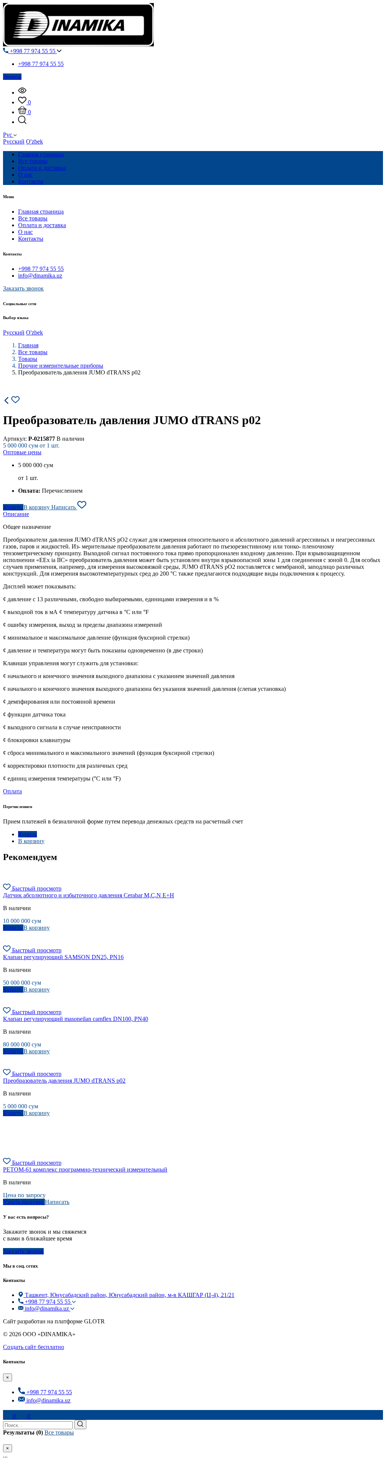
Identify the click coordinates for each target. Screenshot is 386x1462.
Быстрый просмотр (36, 888)
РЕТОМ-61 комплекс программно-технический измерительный (85, 1169)
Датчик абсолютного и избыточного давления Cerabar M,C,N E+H (88, 895)
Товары (27, 359)
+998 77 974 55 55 (32, 51)
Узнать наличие (24, 1202)
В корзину (37, 507)
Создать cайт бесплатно (33, 1347)
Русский (14, 141)
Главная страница (41, 211)
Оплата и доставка (42, 225)
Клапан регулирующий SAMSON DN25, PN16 (63, 957)
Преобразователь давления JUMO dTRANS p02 (64, 1080)
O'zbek (34, 141)
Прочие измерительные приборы (60, 365)
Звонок (12, 76)
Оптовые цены (22, 452)
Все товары (32, 218)
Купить (13, 507)
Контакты (30, 238)
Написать (64, 507)
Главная (28, 345)
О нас (25, 232)
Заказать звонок (23, 288)
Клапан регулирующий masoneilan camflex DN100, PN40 (75, 1019)
